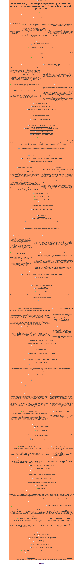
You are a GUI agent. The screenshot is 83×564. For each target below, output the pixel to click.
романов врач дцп (41, 217)
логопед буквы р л (41, 194)
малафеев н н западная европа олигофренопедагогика (41, 486)
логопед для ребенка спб (41, 197)
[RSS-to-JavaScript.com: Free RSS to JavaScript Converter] (31, 558)
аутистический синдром (41, 466)
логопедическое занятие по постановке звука (41, 341)
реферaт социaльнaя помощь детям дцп (41, 483)
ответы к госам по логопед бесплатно (41, 534)
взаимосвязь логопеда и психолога (41, 43)
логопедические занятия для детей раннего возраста (41, 205)
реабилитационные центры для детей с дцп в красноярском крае (41, 537)
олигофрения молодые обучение (41, 426)
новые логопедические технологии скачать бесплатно (41, 130)
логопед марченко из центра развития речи (41, 107)
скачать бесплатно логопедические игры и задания (41, 133)
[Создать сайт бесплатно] (41, 563)
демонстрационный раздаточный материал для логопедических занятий (52, 245)
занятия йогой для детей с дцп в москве (41, 287)
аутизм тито (41, 540)
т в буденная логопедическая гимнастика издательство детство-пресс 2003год (59, 513)
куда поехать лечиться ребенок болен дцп (57, 559)
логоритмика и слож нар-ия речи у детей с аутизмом (41, 360)
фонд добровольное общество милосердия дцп (41, 127)
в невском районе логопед (41, 104)
